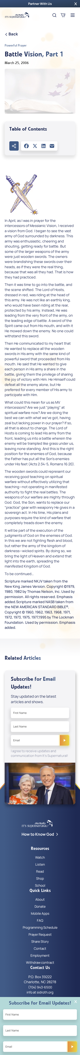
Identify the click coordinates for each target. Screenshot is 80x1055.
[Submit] (64, 740)
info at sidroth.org (40, 992)
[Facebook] (26, 146)
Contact (40, 948)
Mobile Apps (40, 913)
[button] (75, 4)
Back (13, 34)
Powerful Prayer (16, 45)
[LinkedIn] (43, 146)
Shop (40, 878)
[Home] (17, 15)
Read (40, 871)
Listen (40, 864)
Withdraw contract (40, 962)
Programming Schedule (40, 927)
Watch (40, 857)
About (40, 899)
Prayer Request (40, 934)
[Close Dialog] (75, 1001)
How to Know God (38, 834)
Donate (40, 906)
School (40, 885)
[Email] (52, 146)
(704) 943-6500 (40, 987)
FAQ (40, 920)
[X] (35, 146)
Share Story (40, 941)
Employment (40, 955)
